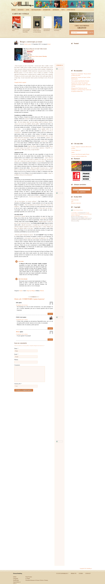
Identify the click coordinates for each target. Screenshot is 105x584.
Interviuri (46, 10)
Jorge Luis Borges (30, 50)
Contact (88, 573)
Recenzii (21, 10)
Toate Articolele (75, 200)
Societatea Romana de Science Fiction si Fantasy (37, 580)
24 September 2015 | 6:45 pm (22, 305)
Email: (16, 354)
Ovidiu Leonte (27, 44)
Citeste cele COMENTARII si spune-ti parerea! (29, 299)
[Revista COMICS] (76, 166)
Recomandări (36, 10)
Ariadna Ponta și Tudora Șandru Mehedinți (37, 56)
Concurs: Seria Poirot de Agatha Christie (80, 154)
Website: (16, 359)
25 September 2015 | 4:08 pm (22, 334)
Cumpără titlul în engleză (20, 82)
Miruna (18, 331)
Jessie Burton (56, 30)
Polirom (29, 53)
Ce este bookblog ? (62, 573)
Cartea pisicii (35, 29)
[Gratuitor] (87, 166)
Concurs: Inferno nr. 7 (76, 150)
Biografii (56, 10)
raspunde (50, 314)
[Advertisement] (81, 57)
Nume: (16, 348)
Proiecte (73, 573)
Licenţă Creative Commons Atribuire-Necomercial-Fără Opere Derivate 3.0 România (81, 214)
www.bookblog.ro (74, 212)
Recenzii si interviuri (76, 203)
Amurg (72, 152)
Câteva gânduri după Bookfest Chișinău (80, 81)
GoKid (14, 577)
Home (13, 10)
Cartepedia (15, 578)
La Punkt (28, 578)
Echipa (81, 573)
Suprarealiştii (46, 29)
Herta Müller (25, 32)
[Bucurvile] (64, 4)
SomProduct (16, 580)
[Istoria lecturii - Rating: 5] (59, 502)
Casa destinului (57, 29)
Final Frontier (29, 577)
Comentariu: (17, 365)
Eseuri (49, 44)
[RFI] (81, 176)
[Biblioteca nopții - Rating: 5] (59, 129)
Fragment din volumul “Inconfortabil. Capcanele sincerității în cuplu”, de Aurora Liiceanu (80, 84)
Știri (27, 10)
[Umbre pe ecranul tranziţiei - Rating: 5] (59, 377)
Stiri (72, 201)
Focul (13, 29)
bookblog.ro (22, 4)
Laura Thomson (47, 30)
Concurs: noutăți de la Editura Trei (79, 156)
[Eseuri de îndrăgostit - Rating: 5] (59, 253)
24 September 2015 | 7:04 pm (22, 319)
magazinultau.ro (17, 582)
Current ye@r (18, 383)
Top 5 (63, 10)
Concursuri (71, 10)
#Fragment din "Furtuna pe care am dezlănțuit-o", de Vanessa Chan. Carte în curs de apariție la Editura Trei (81, 89)
